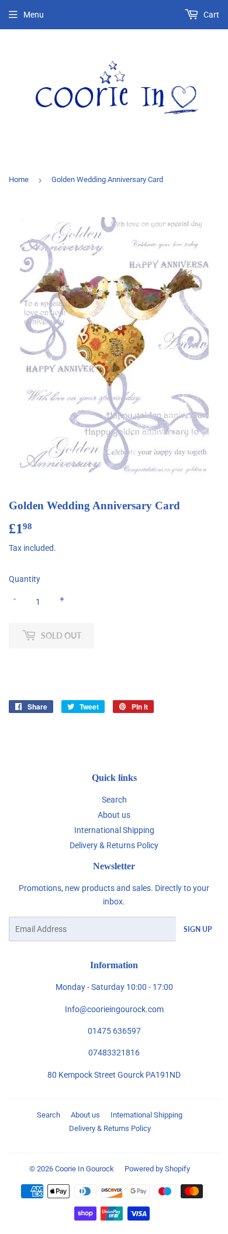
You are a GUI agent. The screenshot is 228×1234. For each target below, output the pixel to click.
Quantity (24, 579)
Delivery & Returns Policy (114, 845)
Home (19, 179)
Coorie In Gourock (84, 1168)
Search (114, 799)
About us (114, 815)
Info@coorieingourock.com (114, 1009)
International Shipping (114, 830)
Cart (210, 14)
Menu (33, 14)
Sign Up (198, 929)
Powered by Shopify (157, 1168)
